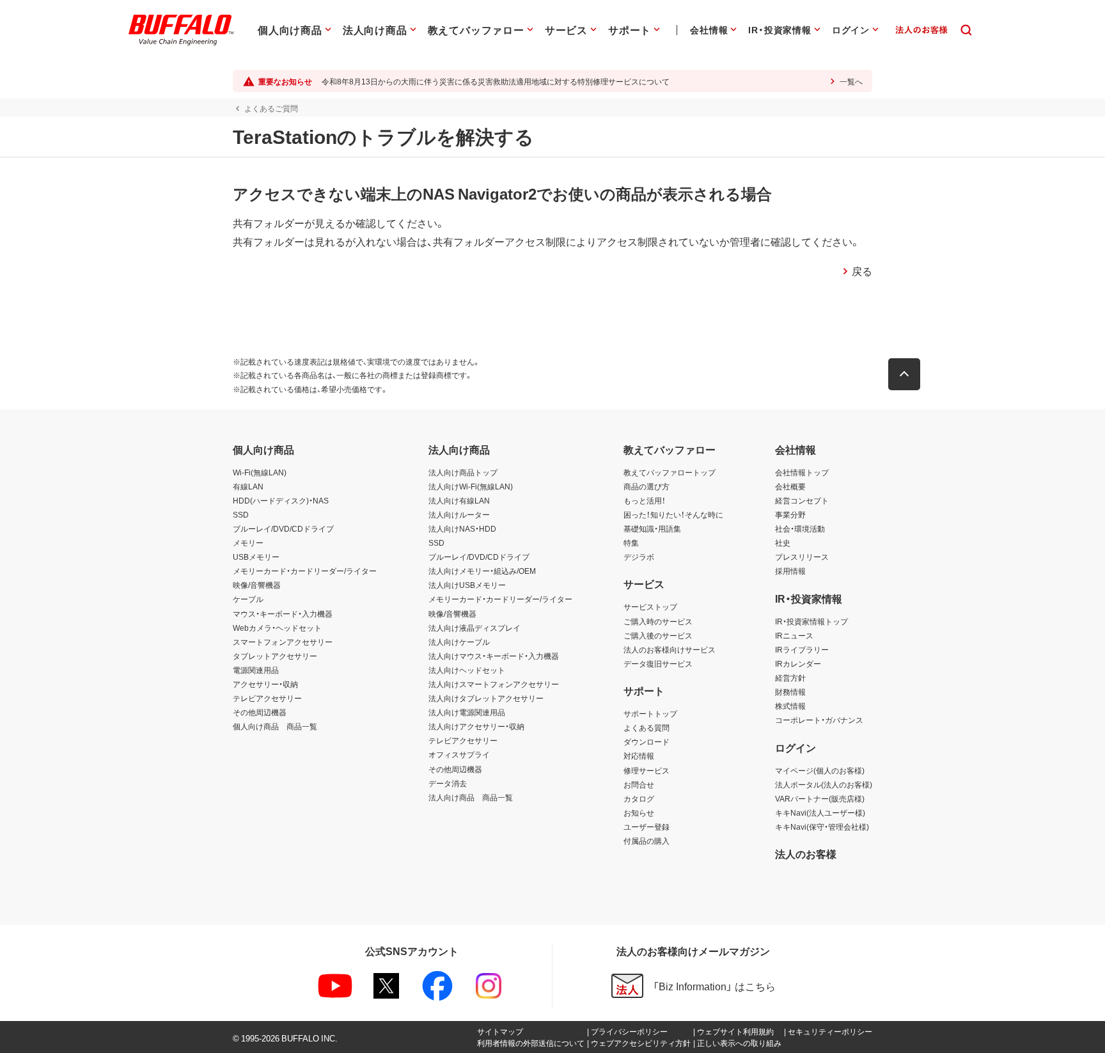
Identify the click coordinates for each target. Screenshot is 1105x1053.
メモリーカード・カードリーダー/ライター (305, 570)
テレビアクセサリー (267, 698)
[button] (904, 374)
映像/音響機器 (257, 584)
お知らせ (638, 812)
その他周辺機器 (259, 712)
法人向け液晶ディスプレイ (474, 627)
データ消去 (447, 783)
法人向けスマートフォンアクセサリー (493, 684)
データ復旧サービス (658, 663)
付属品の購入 (646, 840)
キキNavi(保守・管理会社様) (822, 826)
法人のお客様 (805, 853)
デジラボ (638, 556)
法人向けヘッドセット (466, 670)
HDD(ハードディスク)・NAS (281, 500)
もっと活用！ (644, 500)
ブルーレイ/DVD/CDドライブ (283, 528)
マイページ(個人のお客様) (820, 770)
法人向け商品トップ (463, 472)
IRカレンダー (798, 663)
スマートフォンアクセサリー (283, 641)
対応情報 (638, 755)
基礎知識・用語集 (652, 528)
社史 (782, 542)
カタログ (638, 798)
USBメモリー (256, 556)
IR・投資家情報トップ (811, 621)
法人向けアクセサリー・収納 (476, 726)
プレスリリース (802, 556)
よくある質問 (646, 727)
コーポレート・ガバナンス (819, 719)
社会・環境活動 (800, 528)
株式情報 (790, 705)
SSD (241, 514)
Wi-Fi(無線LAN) (259, 472)
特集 (631, 542)
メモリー (248, 542)
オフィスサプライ (459, 754)
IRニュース (794, 635)
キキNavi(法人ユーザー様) (820, 812)
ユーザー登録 (646, 826)
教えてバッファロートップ (669, 472)
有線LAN (248, 486)
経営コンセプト (802, 500)
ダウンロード (646, 741)
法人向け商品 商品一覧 (470, 797)
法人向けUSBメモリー (467, 584)
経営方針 (790, 677)
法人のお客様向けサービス (669, 649)
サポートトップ (650, 713)
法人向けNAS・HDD (462, 528)
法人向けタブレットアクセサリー (486, 698)
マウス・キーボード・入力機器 (283, 613)
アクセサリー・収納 (265, 684)
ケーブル (248, 599)
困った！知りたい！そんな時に (673, 514)
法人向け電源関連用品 (466, 712)
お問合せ (638, 784)
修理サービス (646, 770)
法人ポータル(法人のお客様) (823, 784)
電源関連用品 (256, 670)
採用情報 (790, 570)
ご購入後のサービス (658, 635)
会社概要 (790, 486)
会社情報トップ (802, 472)
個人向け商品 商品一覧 (275, 726)
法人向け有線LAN (459, 500)
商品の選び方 (646, 486)
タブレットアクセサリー (275, 655)
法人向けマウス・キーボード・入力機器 (493, 655)
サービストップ (650, 606)
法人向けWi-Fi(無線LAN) (470, 486)
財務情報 (790, 691)
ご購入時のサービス (658, 621)
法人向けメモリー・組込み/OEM (482, 570)
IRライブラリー (802, 649)
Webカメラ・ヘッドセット (277, 627)
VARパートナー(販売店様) (820, 798)
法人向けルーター (459, 514)
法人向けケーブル (459, 641)
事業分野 (790, 514)
